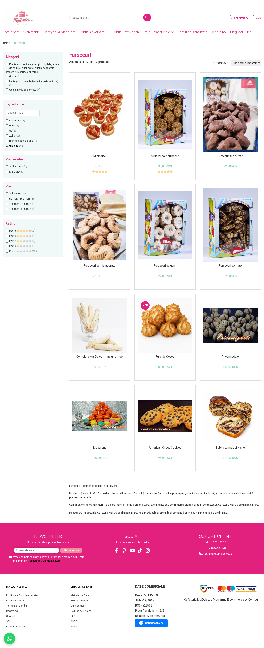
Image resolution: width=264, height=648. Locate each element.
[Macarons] (99, 416)
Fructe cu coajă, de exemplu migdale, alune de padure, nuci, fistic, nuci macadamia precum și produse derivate (32, 68)
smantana (15, 120)
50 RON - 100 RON (19, 198)
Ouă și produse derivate (22, 89)
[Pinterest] (124, 550)
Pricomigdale (230, 356)
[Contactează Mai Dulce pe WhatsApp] (9, 638)
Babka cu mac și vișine (230, 447)
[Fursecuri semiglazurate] (99, 225)
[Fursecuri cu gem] (165, 225)
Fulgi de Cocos (165, 356)
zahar (12, 135)
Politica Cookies (15, 600)
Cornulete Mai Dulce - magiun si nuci (99, 356)
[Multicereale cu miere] (165, 114)
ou (10, 130)
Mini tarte (99, 156)
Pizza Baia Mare (15, 626)
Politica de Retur (80, 600)
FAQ (73, 616)
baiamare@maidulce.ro (218, 553)
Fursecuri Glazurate (230, 156)
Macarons (99, 447)
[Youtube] (132, 550)
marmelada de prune (21, 140)
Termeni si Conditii (16, 605)
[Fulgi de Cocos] (165, 325)
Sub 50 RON (16, 193)
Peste (12, 230)
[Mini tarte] (99, 114)
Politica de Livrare (81, 611)
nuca (12, 125)
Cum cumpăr (78, 605)
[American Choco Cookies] (165, 416)
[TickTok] (140, 550)
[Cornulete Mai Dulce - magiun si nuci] (99, 325)
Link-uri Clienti (81, 586)
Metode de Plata (80, 595)
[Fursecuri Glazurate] (230, 114)
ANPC (74, 621)
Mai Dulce (15, 171)
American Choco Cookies (165, 447)
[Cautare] (147, 17)
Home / (7, 43)
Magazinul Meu (16, 586)
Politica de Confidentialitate (44, 560)
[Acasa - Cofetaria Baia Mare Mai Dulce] (23, 17)
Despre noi (218, 32)
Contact (10, 616)
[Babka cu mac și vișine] (230, 416)
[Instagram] (147, 550)
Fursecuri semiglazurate (100, 265)
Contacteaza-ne (154, 623)
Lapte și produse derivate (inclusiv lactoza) (33, 81)
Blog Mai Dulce (241, 32)
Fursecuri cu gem (165, 265)
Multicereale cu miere (165, 156)
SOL (8, 621)
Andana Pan (16, 166)
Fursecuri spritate (230, 265)
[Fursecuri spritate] (230, 225)
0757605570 (218, 548)
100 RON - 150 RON (20, 204)
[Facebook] (116, 550)
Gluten (13, 76)
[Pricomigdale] (230, 325)
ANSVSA (75, 626)
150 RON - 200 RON (20, 208)
